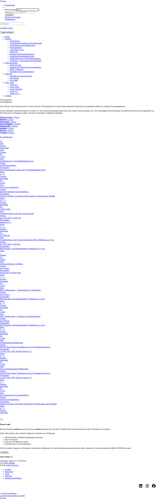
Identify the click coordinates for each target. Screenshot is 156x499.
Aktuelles (8, 74)
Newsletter (14, 80)
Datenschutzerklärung (13, 478)
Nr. (1, 141)
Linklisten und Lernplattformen (22, 72)
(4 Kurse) (7, 133)
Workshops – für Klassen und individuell (25, 61)
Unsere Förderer (16, 89)
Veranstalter (4, 148)
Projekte (8, 39)
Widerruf (8, 476)
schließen (4, 452)
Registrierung (10, 19)
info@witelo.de (12, 465)
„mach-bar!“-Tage (17, 50)
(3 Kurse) (10, 124)
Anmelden (9, 15)
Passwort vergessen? (13, 17)
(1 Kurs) (9, 117)
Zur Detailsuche (6, 137)
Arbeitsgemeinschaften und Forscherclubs (26, 43)
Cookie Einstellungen (8, 493)
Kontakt (8, 96)
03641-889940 (9, 463)
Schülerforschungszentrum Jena (22, 56)
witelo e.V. (14, 91)
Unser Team (14, 87)
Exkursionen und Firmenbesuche (22, 45)
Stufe (2, 150)
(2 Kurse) (9, 126)
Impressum (9, 472)
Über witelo (9, 83)
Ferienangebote (16, 48)
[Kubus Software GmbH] (3, 498)
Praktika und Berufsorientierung (22, 54)
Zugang (3, 152)
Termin (2, 146)
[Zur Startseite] (3, 1)
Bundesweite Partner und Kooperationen (25, 67)
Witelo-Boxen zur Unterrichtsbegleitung (25, 58)
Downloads (14, 78)
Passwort (8, 12)
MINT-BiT (14, 52)
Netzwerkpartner (11, 63)
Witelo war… (15, 93)
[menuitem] (80, 5)
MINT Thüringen (16, 69)
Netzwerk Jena (15, 65)
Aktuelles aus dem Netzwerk (21, 76)
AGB (7, 474)
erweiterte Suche (6, 28)
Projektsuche (10, 5)
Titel (1, 144)
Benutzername (10, 10)
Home (7, 37)
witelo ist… (14, 85)
